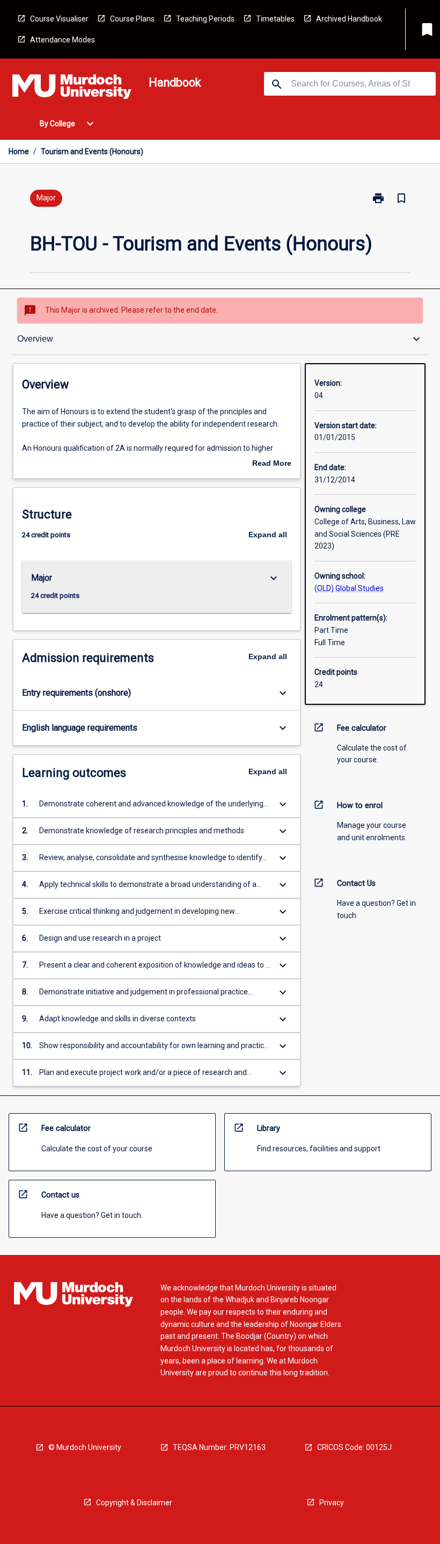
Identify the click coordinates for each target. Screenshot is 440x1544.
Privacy (331, 1502)
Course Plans (132, 19)
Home (19, 151)
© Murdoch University (84, 1447)
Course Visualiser (59, 19)
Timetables (275, 19)
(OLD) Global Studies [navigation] (349, 588)
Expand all (267, 534)
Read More (271, 464)
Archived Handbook (349, 19)
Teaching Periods (205, 19)
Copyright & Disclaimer (134, 1502)
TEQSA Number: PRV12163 (219, 1447)
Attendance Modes (62, 39)
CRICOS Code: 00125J (354, 1447)
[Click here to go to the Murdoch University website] (71, 88)
